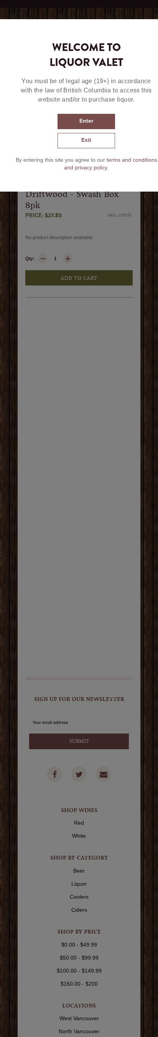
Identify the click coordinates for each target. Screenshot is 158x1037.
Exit (86, 140)
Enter (86, 121)
